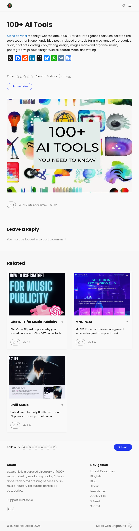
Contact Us (98, 496)
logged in (31, 239)
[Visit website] (62, 323)
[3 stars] (24, 76)
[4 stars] (28, 76)
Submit (122, 447)
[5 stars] (31, 76)
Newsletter (98, 491)
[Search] (124, 5)
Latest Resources (102, 471)
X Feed (95, 501)
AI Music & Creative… (35, 204)
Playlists (96, 476)
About (94, 486)
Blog (93, 481)
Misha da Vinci (17, 36)
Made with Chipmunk (111, 526)
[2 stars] (21, 76)
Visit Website (20, 86)
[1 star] (17, 76)
